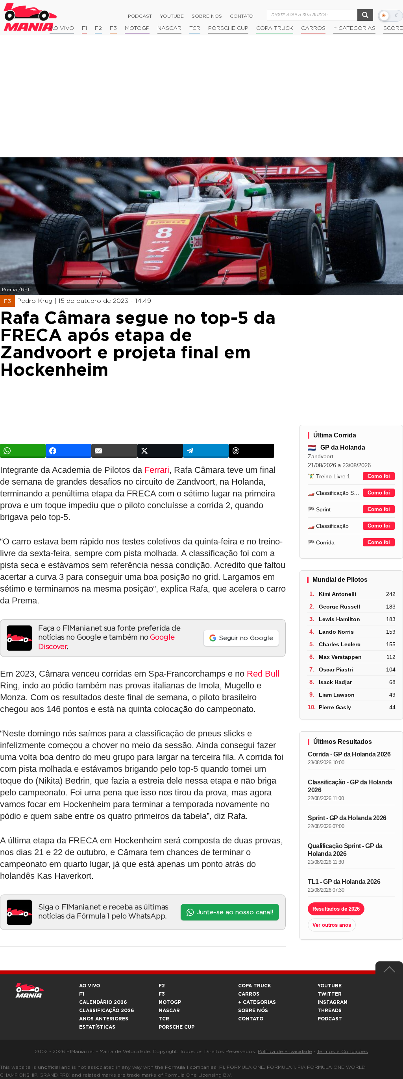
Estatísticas (97, 1027)
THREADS (330, 1010)
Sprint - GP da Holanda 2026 (347, 818)
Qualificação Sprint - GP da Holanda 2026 (345, 850)
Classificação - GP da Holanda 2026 (350, 786)
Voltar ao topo (389, 971)
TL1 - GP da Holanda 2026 (344, 881)
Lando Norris (336, 632)
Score (393, 28)
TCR (194, 28)
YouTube (172, 16)
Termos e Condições (342, 1051)
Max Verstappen (340, 657)
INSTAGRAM (333, 1002)
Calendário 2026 (103, 1002)
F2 (98, 28)
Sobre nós (207, 16)
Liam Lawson (337, 695)
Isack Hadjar (335, 682)
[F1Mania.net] (30, 17)
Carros (313, 28)
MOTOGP (170, 1002)
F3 (113, 28)
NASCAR (169, 28)
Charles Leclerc (339, 644)
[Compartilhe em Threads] (251, 451)
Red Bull (263, 674)
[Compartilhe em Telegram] (206, 451)
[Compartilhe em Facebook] (68, 451)
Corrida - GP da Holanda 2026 (349, 754)
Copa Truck (274, 28)
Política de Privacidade (285, 1051)
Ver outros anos (331, 925)
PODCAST (330, 1018)
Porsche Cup (228, 28)
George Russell (339, 606)
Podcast (140, 16)
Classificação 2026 (106, 1010)
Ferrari (156, 470)
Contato (241, 16)
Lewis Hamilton (339, 619)
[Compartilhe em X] (160, 451)
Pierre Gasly (335, 707)
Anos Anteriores (103, 1018)
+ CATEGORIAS (354, 28)
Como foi (379, 476)
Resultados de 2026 (336, 909)
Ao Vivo (62, 28)
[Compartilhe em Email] (114, 451)
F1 (84, 28)
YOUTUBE (330, 985)
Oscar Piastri (336, 669)
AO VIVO (89, 985)
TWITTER (330, 994)
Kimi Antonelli (337, 594)
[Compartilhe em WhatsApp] (23, 451)
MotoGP (137, 28)
